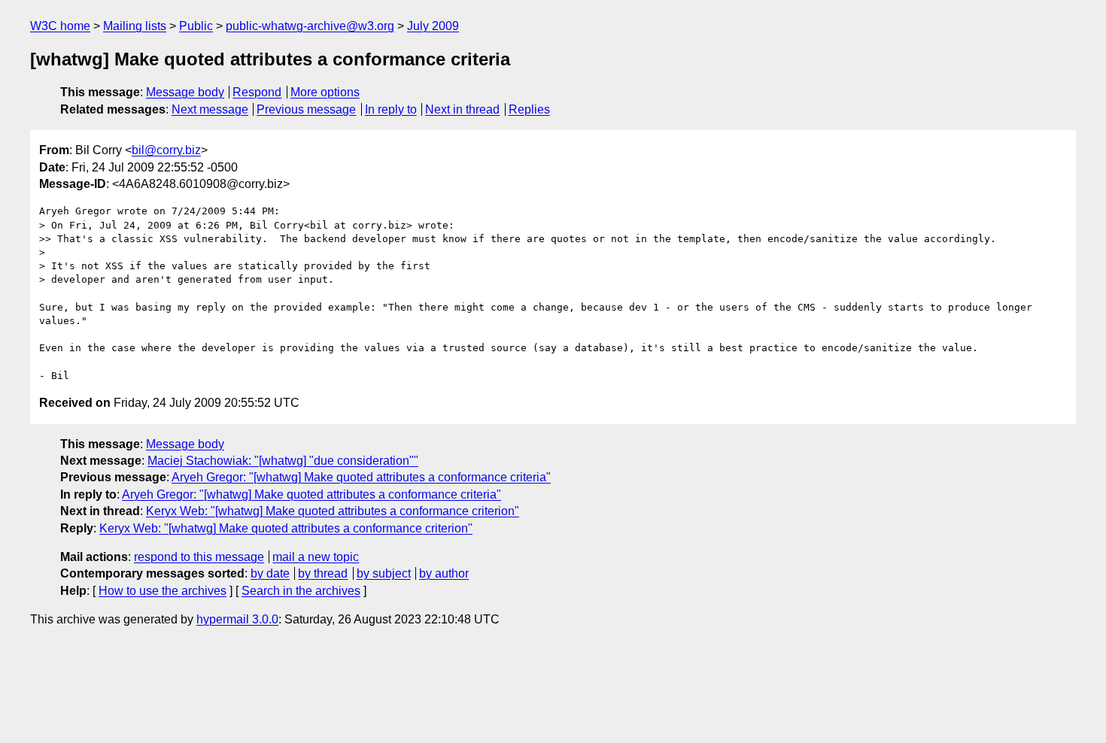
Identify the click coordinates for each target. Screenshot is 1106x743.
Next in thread (462, 109)
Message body (185, 92)
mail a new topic (315, 556)
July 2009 (433, 26)
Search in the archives (301, 590)
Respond (256, 92)
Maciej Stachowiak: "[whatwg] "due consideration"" (282, 460)
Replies (529, 109)
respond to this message (199, 556)
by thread (323, 573)
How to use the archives (162, 590)
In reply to (391, 109)
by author (444, 573)
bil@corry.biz (166, 150)
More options (325, 92)
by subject (384, 573)
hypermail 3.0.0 (237, 619)
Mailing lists (134, 26)
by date (270, 573)
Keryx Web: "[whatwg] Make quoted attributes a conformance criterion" (332, 511)
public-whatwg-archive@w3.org (310, 26)
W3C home (60, 26)
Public (196, 26)
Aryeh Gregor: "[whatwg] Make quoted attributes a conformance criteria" (361, 477)
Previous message (306, 109)
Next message (210, 109)
